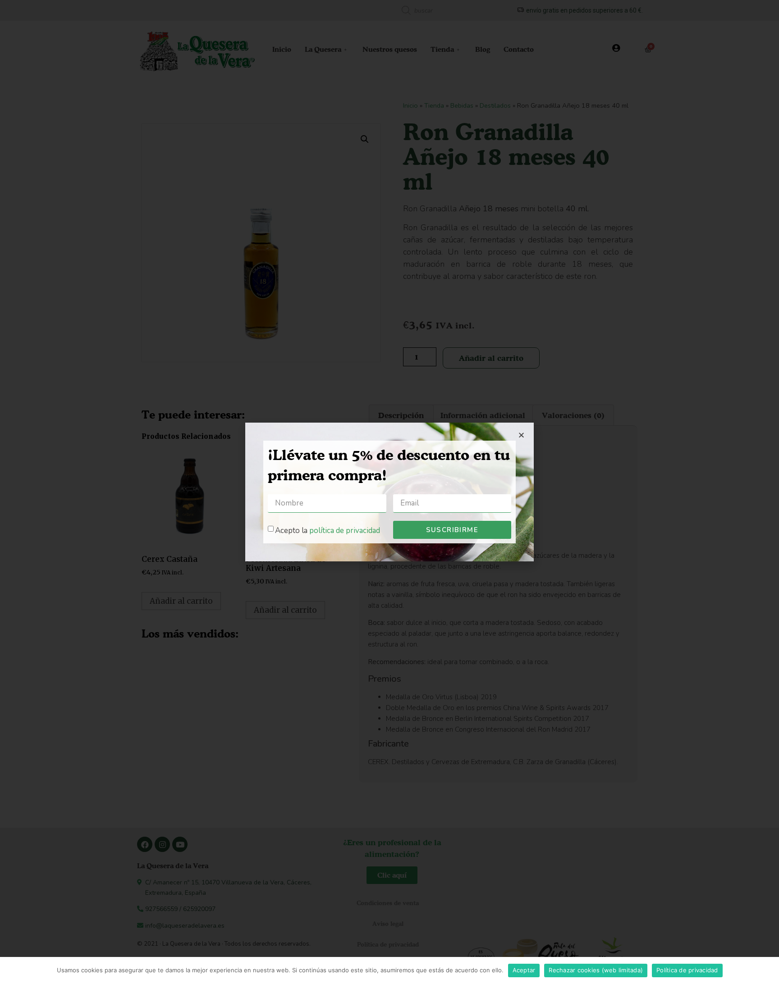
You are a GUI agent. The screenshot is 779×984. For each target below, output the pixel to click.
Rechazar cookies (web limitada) (596, 970)
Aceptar (524, 970)
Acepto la (327, 530)
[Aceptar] (767, 970)
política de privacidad (344, 530)
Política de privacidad (687, 970)
